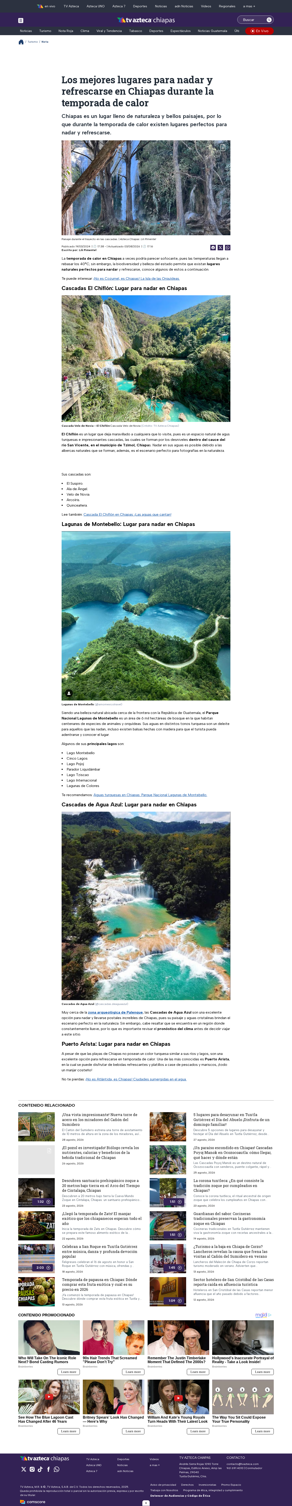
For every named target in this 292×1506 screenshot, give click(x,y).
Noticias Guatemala (212, 31)
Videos (206, 6)
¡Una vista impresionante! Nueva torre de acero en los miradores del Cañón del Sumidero (99, 1119)
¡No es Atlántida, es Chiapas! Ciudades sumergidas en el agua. (136, 1079)
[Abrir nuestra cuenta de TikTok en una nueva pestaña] (40, 1469)
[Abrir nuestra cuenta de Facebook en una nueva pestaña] (48, 1469)
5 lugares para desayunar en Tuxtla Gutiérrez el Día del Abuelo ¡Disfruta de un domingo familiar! (231, 1119)
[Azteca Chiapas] (146, 20)
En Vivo (262, 31)
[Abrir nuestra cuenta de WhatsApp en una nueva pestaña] (56, 1469)
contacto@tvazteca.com (243, 1464)
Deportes (140, 6)
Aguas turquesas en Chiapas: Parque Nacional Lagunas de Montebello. (150, 795)
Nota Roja (66, 31)
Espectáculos (181, 31)
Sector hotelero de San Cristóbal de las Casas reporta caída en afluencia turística (233, 1282)
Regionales (227, 6)
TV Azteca (71, 6)
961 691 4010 (235, 1468)
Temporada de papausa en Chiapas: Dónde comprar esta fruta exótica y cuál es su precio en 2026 (99, 1284)
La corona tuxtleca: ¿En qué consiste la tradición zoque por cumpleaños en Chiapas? (228, 1185)
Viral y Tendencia (109, 31)
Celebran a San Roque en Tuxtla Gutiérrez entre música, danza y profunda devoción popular (99, 1251)
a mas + (249, 6)
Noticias (161, 6)
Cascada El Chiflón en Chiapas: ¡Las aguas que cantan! (127, 514)
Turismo (45, 31)
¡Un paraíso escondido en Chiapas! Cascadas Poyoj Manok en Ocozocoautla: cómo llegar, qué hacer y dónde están (232, 1152)
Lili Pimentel (87, 250)
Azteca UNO (96, 6)
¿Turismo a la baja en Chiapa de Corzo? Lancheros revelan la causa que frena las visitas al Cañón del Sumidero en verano (230, 1251)
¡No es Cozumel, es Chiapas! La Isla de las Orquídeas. (137, 278)
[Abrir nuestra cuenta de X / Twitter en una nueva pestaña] (23, 1469)
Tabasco (135, 31)
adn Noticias (184, 6)
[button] (146, 1503)
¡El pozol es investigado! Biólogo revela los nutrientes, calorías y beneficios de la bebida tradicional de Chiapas (100, 1152)
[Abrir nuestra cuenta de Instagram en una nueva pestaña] (32, 1469)
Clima (85, 31)
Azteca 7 (118, 6)
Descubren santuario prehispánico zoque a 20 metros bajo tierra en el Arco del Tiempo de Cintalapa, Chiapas (101, 1185)
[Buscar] (269, 19)
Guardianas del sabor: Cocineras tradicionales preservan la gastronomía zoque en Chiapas (229, 1218)
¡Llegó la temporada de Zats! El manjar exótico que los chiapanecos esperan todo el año (102, 1218)
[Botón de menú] (20, 20)
